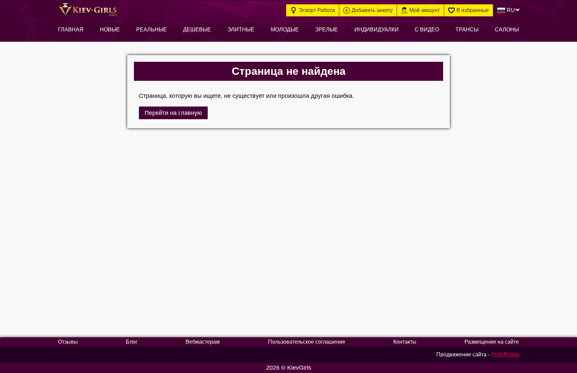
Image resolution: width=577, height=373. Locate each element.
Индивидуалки (376, 29)
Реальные (151, 29)
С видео (427, 29)
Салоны (507, 29)
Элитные (240, 29)
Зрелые (326, 29)
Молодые (285, 29)
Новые (110, 29)
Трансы (466, 29)
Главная (70, 29)
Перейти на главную (173, 113)
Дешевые (197, 29)
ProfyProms (505, 354)
